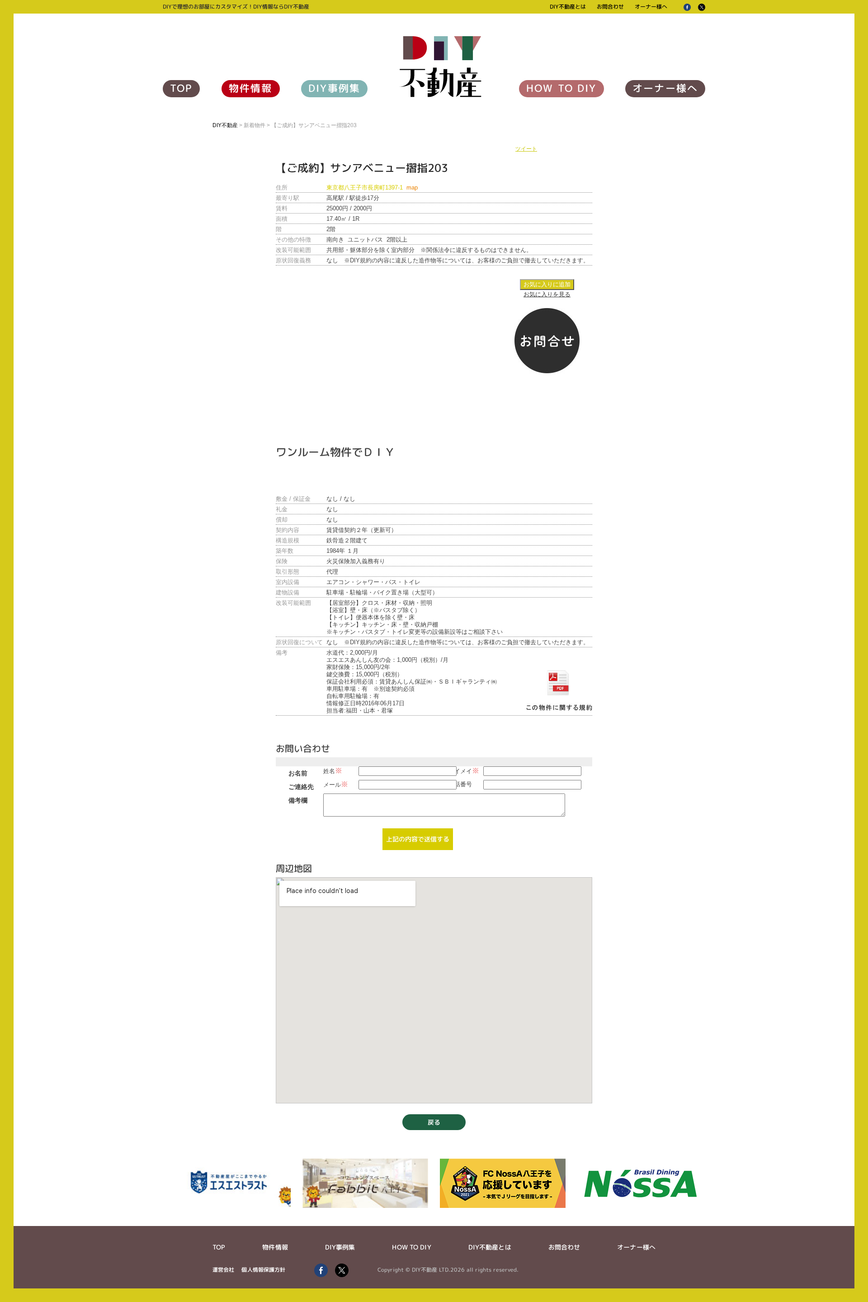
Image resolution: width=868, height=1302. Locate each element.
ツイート (526, 149)
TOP (181, 88)
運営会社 (223, 1269)
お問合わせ (610, 6)
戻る (434, 1122)
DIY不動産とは (568, 6)
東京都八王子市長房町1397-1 (372, 187)
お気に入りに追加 (547, 284)
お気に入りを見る (547, 294)
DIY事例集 (334, 88)
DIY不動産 (225, 125)
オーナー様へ (651, 6)
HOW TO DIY (561, 88)
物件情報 (251, 88)
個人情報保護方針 (263, 1269)
